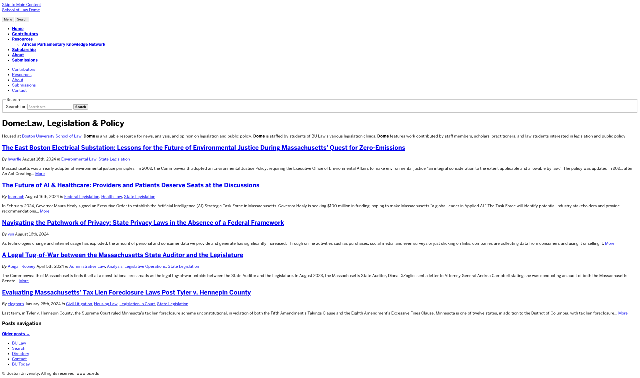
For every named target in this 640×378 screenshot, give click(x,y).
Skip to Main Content (21, 4)
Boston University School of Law (52, 136)
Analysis (114, 266)
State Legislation (114, 159)
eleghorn (16, 303)
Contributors (25, 33)
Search (18, 348)
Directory (20, 353)
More (40, 173)
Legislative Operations (145, 266)
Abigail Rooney (22, 266)
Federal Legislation (81, 196)
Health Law (111, 196)
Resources (22, 39)
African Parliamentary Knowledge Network (63, 44)
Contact (19, 90)
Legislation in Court (137, 303)
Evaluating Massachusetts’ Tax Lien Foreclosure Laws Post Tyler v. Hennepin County (126, 292)
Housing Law (106, 303)
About (18, 55)
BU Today (21, 364)
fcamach (16, 196)
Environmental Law (78, 159)
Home (18, 28)
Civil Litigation (79, 303)
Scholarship (24, 49)
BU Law (19, 343)
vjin (11, 234)
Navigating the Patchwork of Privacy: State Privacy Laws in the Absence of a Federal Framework (143, 222)
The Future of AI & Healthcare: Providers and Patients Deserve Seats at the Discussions (131, 185)
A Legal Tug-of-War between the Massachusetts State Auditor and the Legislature (122, 255)
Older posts (16, 333)
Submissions (25, 60)
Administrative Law (87, 266)
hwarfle (14, 159)
